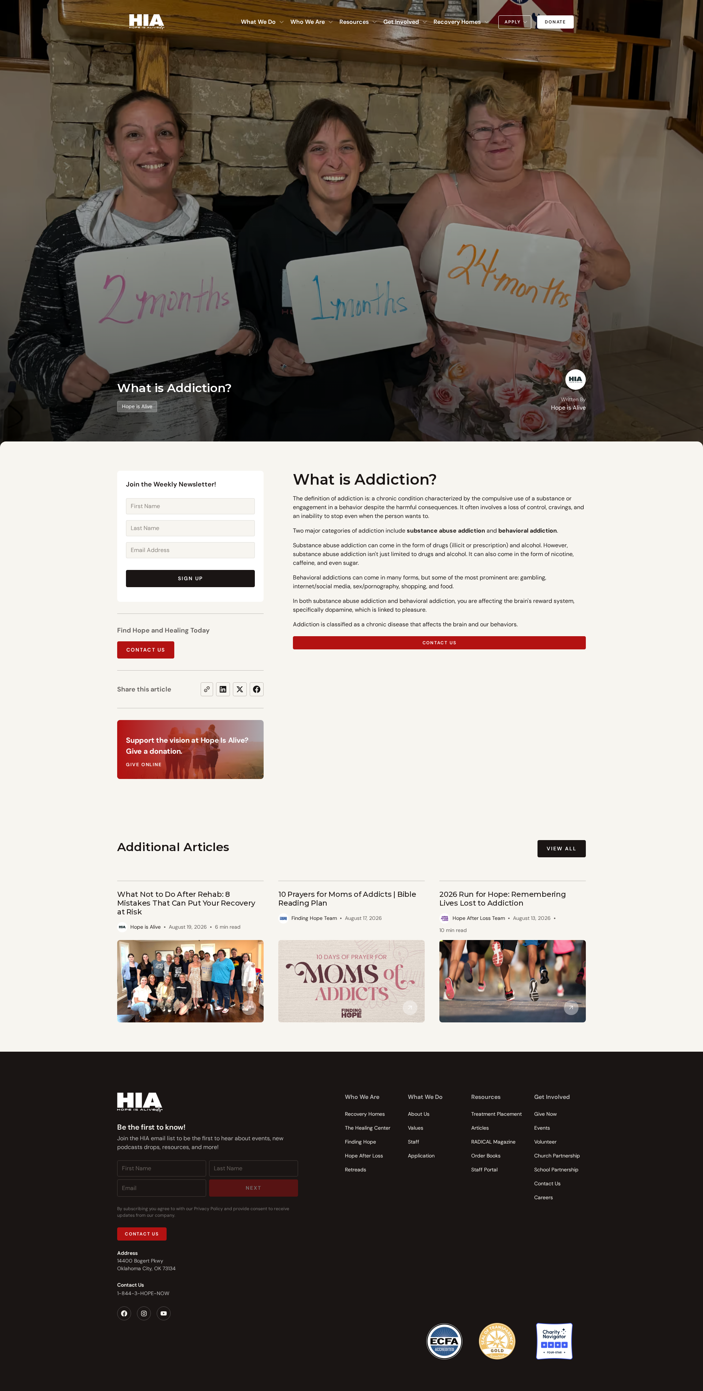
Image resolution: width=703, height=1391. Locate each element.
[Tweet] (239, 689)
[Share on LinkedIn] (223, 689)
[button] (262, 22)
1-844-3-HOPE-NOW (143, 1293)
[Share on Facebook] (256, 689)
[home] (146, 22)
